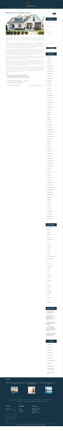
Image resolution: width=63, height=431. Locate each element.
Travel (48, 300)
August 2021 (49, 197)
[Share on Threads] (25, 81)
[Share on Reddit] (20, 81)
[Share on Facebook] (9, 81)
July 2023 (49, 141)
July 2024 (49, 112)
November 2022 (50, 160)
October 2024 (49, 105)
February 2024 (50, 124)
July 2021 (49, 199)
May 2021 (49, 204)
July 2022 (49, 170)
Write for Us (50, 349)
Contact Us (50, 344)
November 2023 (50, 131)
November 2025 (50, 73)
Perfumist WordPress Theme (34, 424)
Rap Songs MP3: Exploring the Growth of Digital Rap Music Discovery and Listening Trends (50, 317)
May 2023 (49, 146)
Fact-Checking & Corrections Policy (30, 401)
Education (49, 234)
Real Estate (49, 280)
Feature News (49, 239)
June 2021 (49, 201)
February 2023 (49, 153)
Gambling (49, 246)
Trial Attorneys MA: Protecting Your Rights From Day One (50, 312)
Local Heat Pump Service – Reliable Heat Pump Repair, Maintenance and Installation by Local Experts (51, 328)
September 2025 (50, 78)
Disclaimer (50, 363)
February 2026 (49, 66)
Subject (47, 30)
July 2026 (49, 56)
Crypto (48, 232)
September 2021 (50, 194)
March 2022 (49, 180)
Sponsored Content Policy (41, 401)
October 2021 (49, 192)
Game (48, 249)
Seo (48, 283)
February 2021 (49, 211)
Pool (48, 278)
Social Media (49, 285)
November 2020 (50, 216)
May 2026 (49, 61)
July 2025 (49, 83)
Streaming (49, 290)
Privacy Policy (50, 352)
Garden (48, 251)
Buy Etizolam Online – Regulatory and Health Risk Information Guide (51, 334)
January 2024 (49, 126)
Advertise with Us (51, 357)
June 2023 (49, 143)
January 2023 (49, 155)
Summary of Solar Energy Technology (35, 85)
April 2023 (49, 148)
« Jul (6, 421)
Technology (49, 292)
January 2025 (49, 97)
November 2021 (50, 189)
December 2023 (50, 129)
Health (48, 254)
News (48, 273)
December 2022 (50, 158)
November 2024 (50, 102)
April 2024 (49, 119)
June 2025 (49, 85)
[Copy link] (27, 81)
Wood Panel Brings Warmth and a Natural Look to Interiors (18, 76)
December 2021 (50, 187)
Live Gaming (49, 263)
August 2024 (49, 109)
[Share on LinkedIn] (14, 81)
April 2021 (49, 206)
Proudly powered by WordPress (23, 424)
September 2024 (50, 107)
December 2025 (50, 71)
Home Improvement (51, 256)
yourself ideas (20, 82)
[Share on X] (11, 81)
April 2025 (49, 90)
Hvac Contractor (50, 258)
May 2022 (49, 175)
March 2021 (49, 209)
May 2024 (49, 117)
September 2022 (50, 165)
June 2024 (49, 114)
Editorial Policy (20, 401)
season (16, 82)
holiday (13, 82)
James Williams (9, 35)
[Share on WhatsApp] (16, 81)
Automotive (49, 227)
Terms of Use (50, 355)
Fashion (48, 237)
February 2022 (49, 182)
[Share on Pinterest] (18, 81)
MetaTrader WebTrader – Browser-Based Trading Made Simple (51, 323)
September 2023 (50, 136)
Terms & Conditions (51, 360)
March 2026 (49, 63)
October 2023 (49, 134)
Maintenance (49, 266)
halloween (10, 82)
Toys (48, 295)
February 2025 (49, 95)
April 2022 (49, 177)
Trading (48, 297)
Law (48, 261)
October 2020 (49, 218)
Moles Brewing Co (31, 6)
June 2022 (49, 172)
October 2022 (49, 163)
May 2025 (49, 88)
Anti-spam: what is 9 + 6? (50, 43)
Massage (49, 268)
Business (49, 229)
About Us (49, 347)
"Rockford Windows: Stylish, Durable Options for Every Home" (18, 77)
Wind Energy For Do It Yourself (13, 85)
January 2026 (49, 68)
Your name (48, 21)
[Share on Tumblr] (23, 81)
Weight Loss (49, 302)
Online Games (49, 275)
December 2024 (50, 100)
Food (48, 244)
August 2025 (49, 80)
